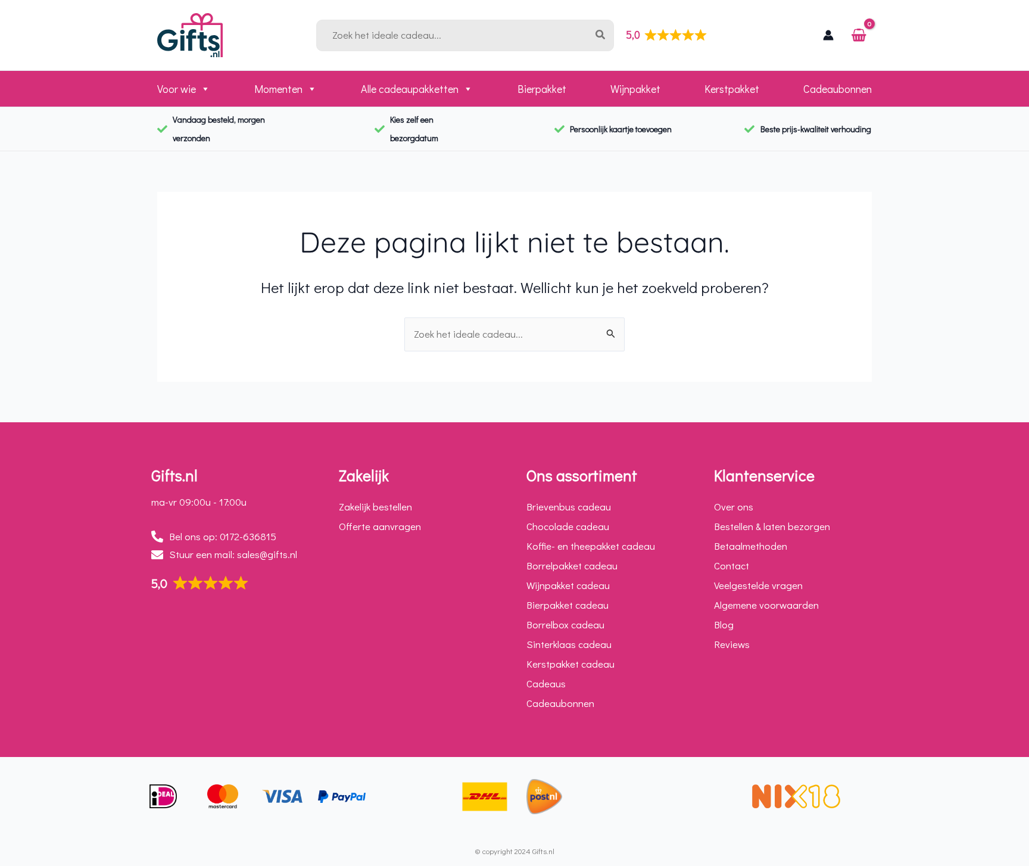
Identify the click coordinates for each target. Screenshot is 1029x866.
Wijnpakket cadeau (568, 585)
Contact (731, 565)
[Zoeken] (603, 35)
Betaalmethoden (750, 546)
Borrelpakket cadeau (572, 565)
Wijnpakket (635, 89)
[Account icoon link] (828, 35)
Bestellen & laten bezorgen (772, 526)
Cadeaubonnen (837, 89)
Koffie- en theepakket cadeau (590, 546)
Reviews (732, 644)
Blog (724, 624)
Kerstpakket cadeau (570, 664)
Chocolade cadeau (567, 526)
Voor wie (176, 89)
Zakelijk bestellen (375, 506)
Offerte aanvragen (380, 526)
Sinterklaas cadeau (569, 644)
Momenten (278, 89)
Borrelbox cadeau (565, 624)
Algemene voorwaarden (766, 605)
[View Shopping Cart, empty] (859, 35)
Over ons (733, 506)
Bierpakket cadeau (567, 605)
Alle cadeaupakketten (410, 89)
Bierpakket (541, 89)
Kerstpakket (731, 89)
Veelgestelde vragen (758, 585)
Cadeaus (546, 683)
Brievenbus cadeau (568, 506)
